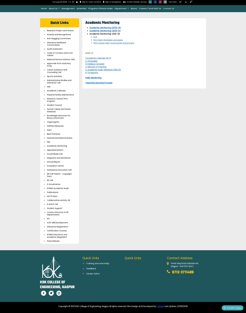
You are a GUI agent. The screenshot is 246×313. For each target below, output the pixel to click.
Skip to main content (91, 2)
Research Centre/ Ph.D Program (57, 100)
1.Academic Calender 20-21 (98, 58)
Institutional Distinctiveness (59, 138)
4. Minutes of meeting (95, 66)
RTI (48, 218)
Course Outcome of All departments (57, 213)
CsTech (160, 306)
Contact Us (168, 8)
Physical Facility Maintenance (60, 95)
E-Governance (53, 184)
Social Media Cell (55, 154)
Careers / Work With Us (150, 8)
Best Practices (53, 134)
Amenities (81, 8)
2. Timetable (91, 61)
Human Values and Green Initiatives (59, 110)
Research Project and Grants (60, 30)
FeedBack (91, 268)
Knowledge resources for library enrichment (58, 116)
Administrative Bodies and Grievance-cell (59, 81)
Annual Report (53, 162)
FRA (48, 142)
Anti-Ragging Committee (59, 38)
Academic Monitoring (57, 146)
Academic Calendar (56, 91)
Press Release (53, 241)
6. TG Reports (91, 72)
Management (68, 8)
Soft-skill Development (57, 222)
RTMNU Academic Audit (58, 188)
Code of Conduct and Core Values (60, 54)
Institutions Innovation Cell (59, 170)
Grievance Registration (57, 227)
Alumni (134, 8)
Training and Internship (97, 263)
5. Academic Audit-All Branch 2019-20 (103, 69)
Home (44, 8)
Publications (52, 192)
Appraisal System (55, 150)
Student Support (54, 208)
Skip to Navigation (113, 2)
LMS (48, 87)
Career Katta (92, 273)
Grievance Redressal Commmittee (56, 43)
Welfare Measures (55, 126)
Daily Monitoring (93, 77)
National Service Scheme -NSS (61, 59)
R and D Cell (52, 204)
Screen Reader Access (137, 2)
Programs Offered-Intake (100, 8)
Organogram (53, 122)
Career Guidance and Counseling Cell (57, 71)
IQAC (49, 130)
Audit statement (54, 49)
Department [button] (121, 8)
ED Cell (50, 180)
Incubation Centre (55, 166)
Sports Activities (54, 76)
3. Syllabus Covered (94, 64)
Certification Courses (57, 231)
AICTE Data (52, 196)
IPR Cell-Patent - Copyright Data (59, 175)
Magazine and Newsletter (59, 158)
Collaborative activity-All (58, 200)
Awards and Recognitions (59, 34)
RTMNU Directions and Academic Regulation (57, 235)
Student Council (54, 105)
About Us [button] (53, 8)
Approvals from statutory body (59, 64)
